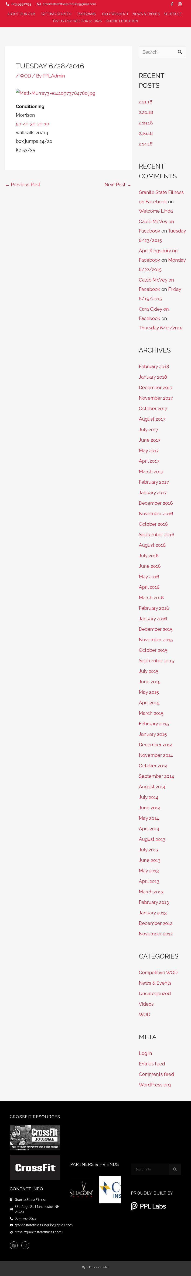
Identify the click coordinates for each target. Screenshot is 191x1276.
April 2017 (149, 461)
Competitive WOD (158, 972)
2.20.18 (146, 112)
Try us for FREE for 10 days (77, 21)
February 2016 (154, 608)
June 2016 (150, 566)
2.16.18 (146, 133)
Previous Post (22, 184)
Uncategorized (155, 993)
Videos (146, 1004)
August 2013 (152, 839)
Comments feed (156, 1074)
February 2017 (154, 482)
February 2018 (154, 366)
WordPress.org (155, 1085)
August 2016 (152, 545)
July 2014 (148, 797)
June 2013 (149, 860)
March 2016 (151, 597)
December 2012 (155, 923)
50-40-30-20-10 (32, 124)
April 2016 (149, 587)
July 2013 (148, 850)
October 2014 (153, 765)
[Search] (175, 1169)
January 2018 (153, 377)
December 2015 (156, 629)
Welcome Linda (156, 211)
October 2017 (153, 408)
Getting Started (56, 14)
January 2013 (153, 913)
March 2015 (151, 713)
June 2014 (149, 808)
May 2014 (149, 818)
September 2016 (156, 534)
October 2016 (153, 524)
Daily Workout (115, 14)
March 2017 (151, 471)
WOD (25, 76)
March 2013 (151, 892)
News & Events (146, 14)
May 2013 (149, 871)
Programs (87, 14)
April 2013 (149, 881)
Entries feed (152, 1064)
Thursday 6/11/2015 (160, 328)
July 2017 (148, 429)
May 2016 (149, 576)
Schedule (173, 14)
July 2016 (149, 555)
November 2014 (156, 755)
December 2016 (156, 503)
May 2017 (149, 450)
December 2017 (156, 387)
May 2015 (149, 692)
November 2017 (156, 398)
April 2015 (149, 702)
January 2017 (153, 492)
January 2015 (153, 734)
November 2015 (156, 639)
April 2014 (149, 829)
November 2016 (156, 513)
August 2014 (152, 787)
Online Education (122, 21)
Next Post (118, 184)
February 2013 (154, 902)
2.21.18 (145, 102)
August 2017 (152, 419)
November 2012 (156, 934)
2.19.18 (146, 123)
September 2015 (156, 660)
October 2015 (153, 650)
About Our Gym (21, 14)
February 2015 (154, 723)
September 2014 (156, 776)
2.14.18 (146, 144)
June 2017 (149, 440)
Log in (145, 1053)
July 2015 (148, 671)
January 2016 (153, 618)
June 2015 (149, 681)
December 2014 (156, 744)
